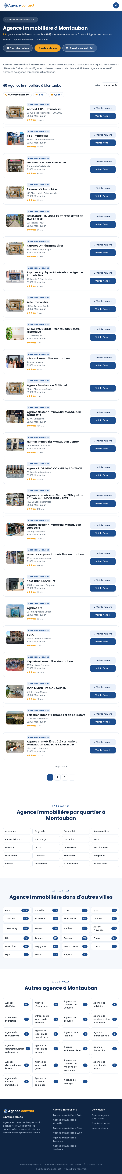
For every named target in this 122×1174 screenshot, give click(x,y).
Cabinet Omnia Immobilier (45, 245)
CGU (40, 1164)
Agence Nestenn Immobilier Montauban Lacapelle (54, 526)
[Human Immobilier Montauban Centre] (15, 444)
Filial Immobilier (37, 136)
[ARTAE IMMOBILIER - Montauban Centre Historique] (15, 333)
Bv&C (30, 634)
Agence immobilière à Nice (67, 1128)
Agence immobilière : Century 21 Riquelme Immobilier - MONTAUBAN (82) (55, 496)
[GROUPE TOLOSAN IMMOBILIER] (15, 165)
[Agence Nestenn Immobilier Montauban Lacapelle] (15, 529)
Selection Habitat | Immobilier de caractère (56, 715)
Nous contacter (100, 1128)
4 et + (42, 94)
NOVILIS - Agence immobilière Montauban (55, 554)
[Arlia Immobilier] (15, 305)
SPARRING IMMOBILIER (41, 581)
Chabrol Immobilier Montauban (48, 358)
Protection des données (71, 1164)
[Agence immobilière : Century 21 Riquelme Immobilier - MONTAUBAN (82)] (15, 499)
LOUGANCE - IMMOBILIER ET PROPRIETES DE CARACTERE (55, 217)
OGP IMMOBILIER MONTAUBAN (46, 688)
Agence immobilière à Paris (67, 1115)
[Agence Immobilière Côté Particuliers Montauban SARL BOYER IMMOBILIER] (15, 746)
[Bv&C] (15, 637)
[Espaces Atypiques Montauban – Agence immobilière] (15, 276)
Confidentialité (51, 1164)
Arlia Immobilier (37, 302)
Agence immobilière (23, 39)
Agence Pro (34, 608)
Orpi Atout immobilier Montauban (50, 661)
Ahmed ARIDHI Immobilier (44, 109)
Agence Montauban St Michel (47, 385)
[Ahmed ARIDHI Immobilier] (15, 112)
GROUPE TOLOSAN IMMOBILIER (47, 162)
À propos (88, 1164)
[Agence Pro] (15, 611)
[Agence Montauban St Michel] (15, 388)
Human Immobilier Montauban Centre (53, 441)
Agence (21, 5)
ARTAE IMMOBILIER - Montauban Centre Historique (53, 330)
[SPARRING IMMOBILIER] (15, 584)
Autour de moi (49, 48)
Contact (98, 1164)
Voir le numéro (104, 108)
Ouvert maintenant (18, 94)
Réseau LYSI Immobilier (42, 189)
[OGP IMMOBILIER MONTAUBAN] (15, 691)
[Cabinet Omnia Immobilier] (15, 248)
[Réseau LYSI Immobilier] (15, 192)
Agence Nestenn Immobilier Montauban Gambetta (54, 413)
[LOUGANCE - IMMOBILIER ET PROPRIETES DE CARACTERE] (15, 220)
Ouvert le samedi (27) (81, 48)
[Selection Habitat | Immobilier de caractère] (15, 717)
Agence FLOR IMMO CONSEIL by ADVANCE (54, 468)
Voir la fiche (101, 116)
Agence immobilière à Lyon (67, 1132)
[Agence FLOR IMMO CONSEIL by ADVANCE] (15, 471)
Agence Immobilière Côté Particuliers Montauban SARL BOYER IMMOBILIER (52, 743)
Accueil (6, 39)
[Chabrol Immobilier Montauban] (15, 361)
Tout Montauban (19, 48)
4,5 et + (58, 94)
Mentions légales (28, 1164)
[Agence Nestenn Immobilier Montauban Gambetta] (15, 416)
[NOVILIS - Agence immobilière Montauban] (15, 557)
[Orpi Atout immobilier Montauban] (15, 664)
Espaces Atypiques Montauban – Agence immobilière (55, 273)
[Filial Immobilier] (15, 138)
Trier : (98, 85)
